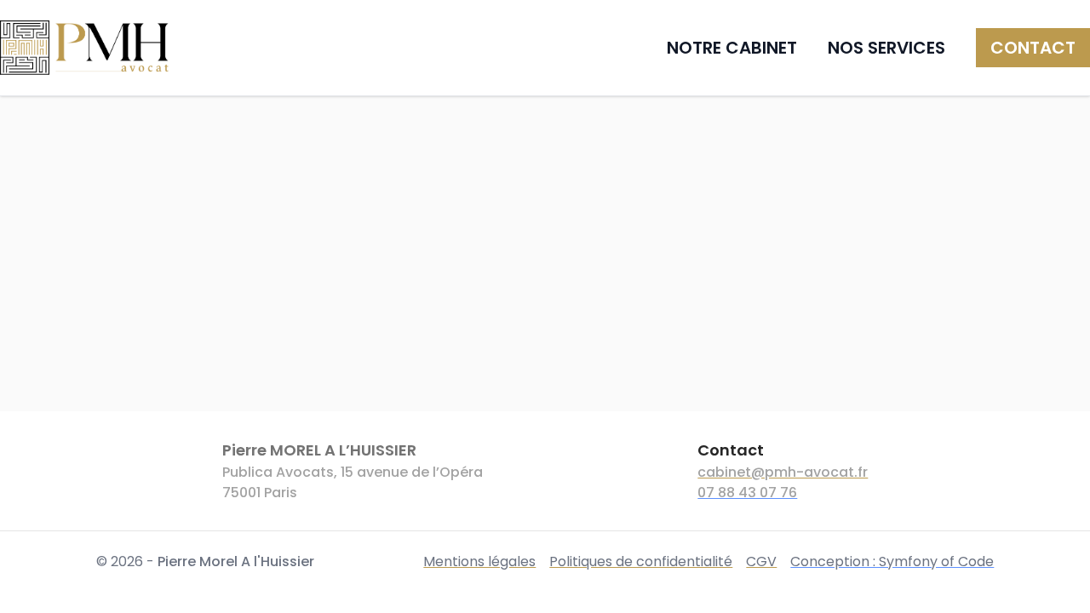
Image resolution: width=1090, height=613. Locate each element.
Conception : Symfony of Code (892, 561)
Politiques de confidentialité (640, 561)
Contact (1033, 48)
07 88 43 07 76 (747, 492)
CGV (761, 561)
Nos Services (886, 48)
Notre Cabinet (732, 48)
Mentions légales (479, 561)
